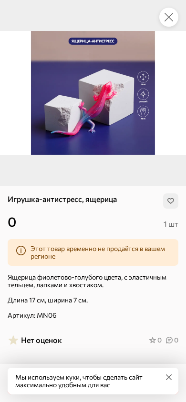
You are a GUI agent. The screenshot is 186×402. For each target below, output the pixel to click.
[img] (170, 201)
